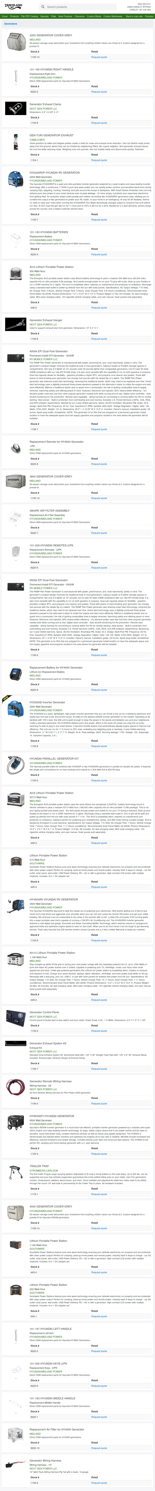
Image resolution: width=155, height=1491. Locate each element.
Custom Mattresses (113, 16)
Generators (10, 23)
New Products (65, 16)
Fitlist (53, 16)
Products (14, 16)
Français (149, 16)
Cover (5, 16)
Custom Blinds (94, 16)
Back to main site (134, 16)
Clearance (80, 16)
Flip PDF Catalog (29, 16)
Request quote (99, 57)
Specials (44, 16)
